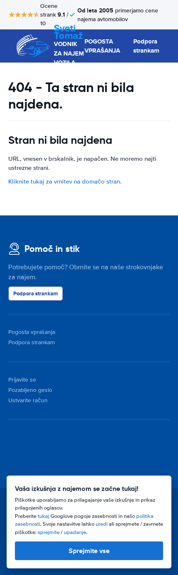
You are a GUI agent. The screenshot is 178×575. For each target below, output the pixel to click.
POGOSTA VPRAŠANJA (102, 46)
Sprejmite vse (89, 551)
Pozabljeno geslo (30, 390)
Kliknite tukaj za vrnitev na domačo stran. (65, 181)
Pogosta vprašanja (31, 332)
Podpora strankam (146, 46)
